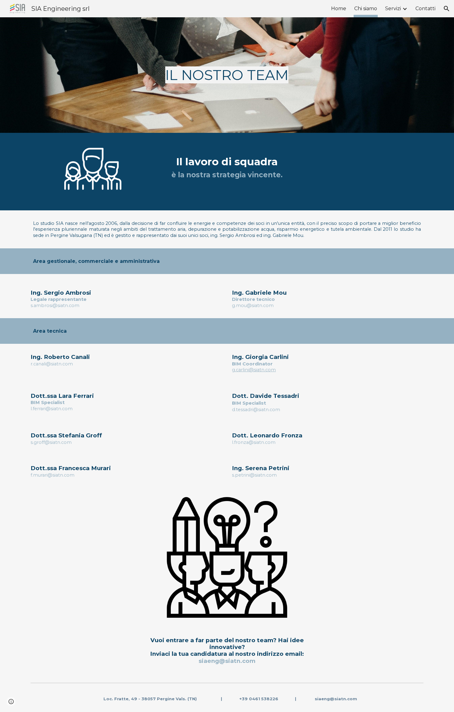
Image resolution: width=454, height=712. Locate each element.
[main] (227, 75)
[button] (446, 8)
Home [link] (338, 8)
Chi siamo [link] (365, 8)
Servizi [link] (393, 8)
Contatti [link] (425, 8)
